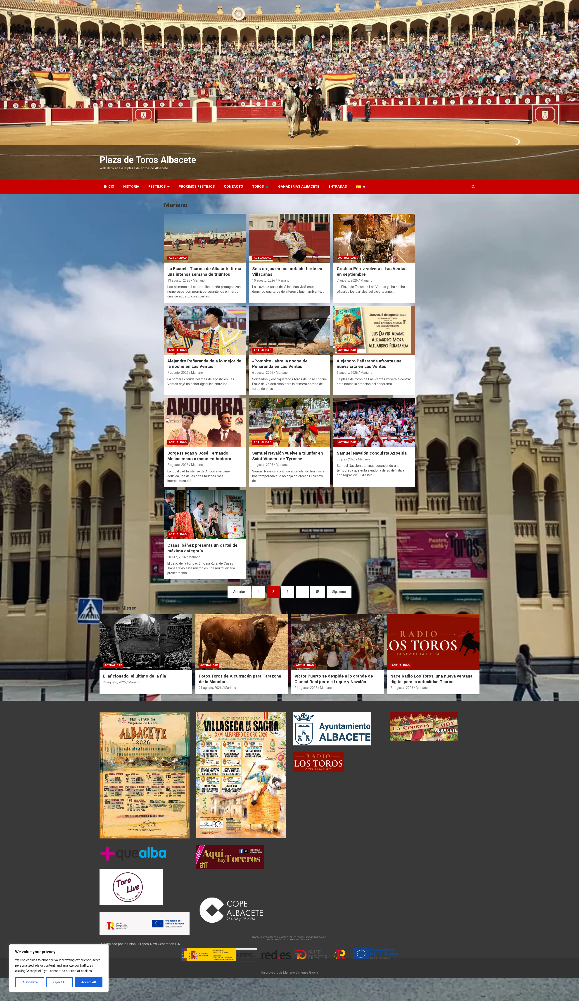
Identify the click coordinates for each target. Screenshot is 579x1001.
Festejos (157, 186)
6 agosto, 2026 (262, 372)
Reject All (59, 982)
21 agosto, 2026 (114, 682)
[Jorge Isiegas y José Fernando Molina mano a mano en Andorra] (205, 422)
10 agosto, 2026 (263, 280)
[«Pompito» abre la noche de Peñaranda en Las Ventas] (290, 330)
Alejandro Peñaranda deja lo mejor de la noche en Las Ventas (204, 363)
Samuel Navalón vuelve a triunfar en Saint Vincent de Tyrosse (287, 455)
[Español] (360, 187)
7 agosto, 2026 (347, 280)
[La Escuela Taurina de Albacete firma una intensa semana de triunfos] (205, 238)
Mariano (199, 280)
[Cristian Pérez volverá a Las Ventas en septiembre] (374, 238)
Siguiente (339, 592)
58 (318, 592)
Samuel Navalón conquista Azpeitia (372, 453)
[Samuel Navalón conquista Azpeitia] (374, 422)
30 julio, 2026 (346, 459)
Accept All (88, 982)
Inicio (109, 186)
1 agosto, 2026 (262, 465)
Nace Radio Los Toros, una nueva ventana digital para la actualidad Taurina (431, 678)
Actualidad (178, 257)
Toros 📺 (260, 186)
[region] (59, 968)
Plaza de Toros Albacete (148, 160)
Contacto (233, 186)
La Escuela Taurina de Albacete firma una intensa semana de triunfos (204, 271)
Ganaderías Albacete (298, 186)
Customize (30, 982)
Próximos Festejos (197, 186)
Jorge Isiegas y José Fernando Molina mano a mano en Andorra (199, 455)
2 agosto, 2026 (177, 465)
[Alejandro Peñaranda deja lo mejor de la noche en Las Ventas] (205, 330)
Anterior (239, 592)
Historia (131, 186)
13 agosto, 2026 (178, 280)
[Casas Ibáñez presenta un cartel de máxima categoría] (205, 514)
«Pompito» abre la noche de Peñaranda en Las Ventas (280, 363)
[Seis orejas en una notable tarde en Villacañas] (290, 238)
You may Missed (120, 608)
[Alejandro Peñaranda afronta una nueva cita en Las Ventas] (374, 330)
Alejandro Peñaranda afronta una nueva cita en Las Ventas (369, 363)
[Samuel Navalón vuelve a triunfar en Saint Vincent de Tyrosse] (290, 422)
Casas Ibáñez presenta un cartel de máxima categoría (202, 548)
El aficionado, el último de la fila (134, 676)
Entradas (337, 186)
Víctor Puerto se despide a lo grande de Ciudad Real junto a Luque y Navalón (333, 678)
